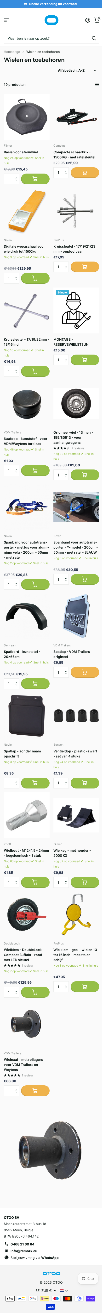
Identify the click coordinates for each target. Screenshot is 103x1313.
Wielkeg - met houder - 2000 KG (72, 852)
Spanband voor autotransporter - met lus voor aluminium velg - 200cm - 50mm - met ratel (26, 549)
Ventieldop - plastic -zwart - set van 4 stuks (75, 753)
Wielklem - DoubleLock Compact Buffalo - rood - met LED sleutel (24, 955)
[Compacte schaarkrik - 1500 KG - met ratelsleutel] (76, 117)
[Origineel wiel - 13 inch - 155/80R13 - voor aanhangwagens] (76, 403)
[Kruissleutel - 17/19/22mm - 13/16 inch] (27, 310)
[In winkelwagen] (35, 179)
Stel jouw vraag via (35, 1258)
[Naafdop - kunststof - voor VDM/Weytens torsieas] (27, 403)
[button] (17, 175)
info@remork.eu (24, 1251)
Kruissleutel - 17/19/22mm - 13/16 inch (26, 341)
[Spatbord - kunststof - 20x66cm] (27, 616)
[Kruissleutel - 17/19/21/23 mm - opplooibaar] (76, 211)
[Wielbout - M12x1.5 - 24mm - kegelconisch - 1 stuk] (27, 815)
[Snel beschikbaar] (85, 172)
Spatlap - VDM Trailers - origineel (72, 654)
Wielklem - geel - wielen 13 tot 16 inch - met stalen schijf (75, 955)
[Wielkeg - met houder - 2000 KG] (76, 815)
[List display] (97, 84)
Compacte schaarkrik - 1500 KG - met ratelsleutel (74, 154)
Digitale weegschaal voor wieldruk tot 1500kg (24, 248)
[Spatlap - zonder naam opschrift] (27, 716)
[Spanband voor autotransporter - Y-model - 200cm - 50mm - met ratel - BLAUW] (76, 507)
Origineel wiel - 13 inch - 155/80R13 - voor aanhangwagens (73, 437)
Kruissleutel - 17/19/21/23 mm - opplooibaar (74, 248)
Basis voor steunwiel (21, 152)
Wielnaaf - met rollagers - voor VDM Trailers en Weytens (25, 1064)
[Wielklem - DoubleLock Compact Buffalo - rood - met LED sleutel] (27, 915)
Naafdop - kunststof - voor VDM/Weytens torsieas (25, 441)
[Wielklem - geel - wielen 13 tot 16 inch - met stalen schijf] (76, 915)
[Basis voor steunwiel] (27, 117)
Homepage (12, 52)
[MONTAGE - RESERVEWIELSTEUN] (76, 310)
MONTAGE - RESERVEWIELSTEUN (70, 341)
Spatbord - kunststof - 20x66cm (22, 654)
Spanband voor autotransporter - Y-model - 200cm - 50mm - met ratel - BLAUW (75, 547)
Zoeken (94, 38)
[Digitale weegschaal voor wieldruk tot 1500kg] (27, 211)
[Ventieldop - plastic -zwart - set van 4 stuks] (76, 716)
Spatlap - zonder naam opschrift (22, 753)
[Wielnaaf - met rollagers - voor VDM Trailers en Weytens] (27, 1024)
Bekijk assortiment (6, 20)
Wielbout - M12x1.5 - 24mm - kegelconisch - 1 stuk (26, 852)
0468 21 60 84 (22, 1244)
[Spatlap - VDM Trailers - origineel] (76, 616)
